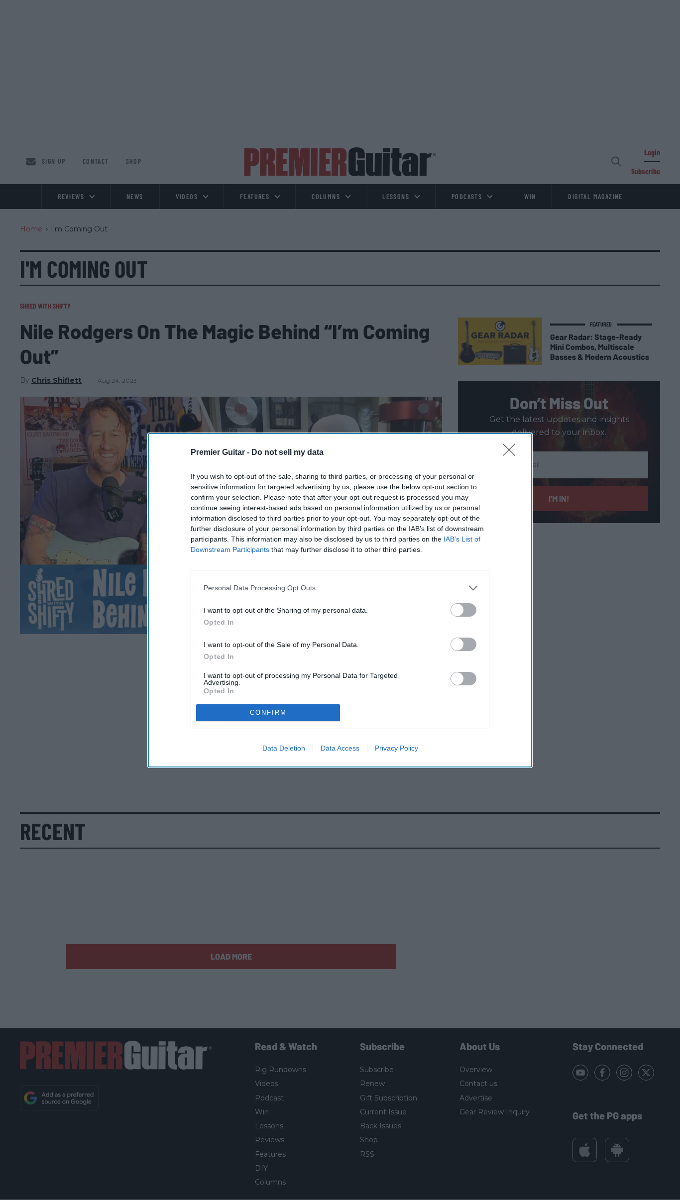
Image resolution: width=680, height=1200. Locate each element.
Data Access (340, 748)
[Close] (512, 452)
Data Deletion (283, 748)
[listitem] (340, 588)
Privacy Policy (396, 748)
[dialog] (340, 600)
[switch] (463, 610)
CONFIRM (268, 712)
